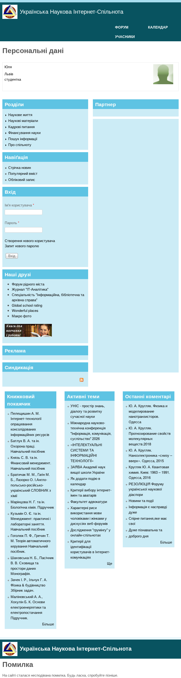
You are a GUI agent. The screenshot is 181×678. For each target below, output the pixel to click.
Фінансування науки (24, 132)
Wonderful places (25, 310)
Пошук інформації (22, 138)
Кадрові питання (21, 126)
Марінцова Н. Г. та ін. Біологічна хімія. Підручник (32, 504)
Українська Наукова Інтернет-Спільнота (71, 11)
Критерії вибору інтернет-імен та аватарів (90, 492)
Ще (109, 563)
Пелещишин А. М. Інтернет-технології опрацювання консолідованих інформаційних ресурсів (30, 424)
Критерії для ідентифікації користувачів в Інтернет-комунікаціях (90, 549)
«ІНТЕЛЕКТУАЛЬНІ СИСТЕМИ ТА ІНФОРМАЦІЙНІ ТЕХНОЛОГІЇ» (86, 452)
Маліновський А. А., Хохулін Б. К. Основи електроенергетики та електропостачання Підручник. (28, 607)
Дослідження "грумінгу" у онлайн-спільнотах (90, 532)
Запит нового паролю (22, 245)
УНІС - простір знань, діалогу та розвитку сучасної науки (87, 411)
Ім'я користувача (19, 204)
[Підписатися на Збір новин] (45, 380)
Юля (8, 66)
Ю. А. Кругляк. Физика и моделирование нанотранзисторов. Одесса (148, 413)
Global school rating (27, 305)
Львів (8, 73)
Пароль (12, 222)
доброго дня (138, 535)
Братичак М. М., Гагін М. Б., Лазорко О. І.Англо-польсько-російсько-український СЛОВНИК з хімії (31, 485)
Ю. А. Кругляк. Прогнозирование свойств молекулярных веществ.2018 (150, 435)
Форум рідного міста (28, 283)
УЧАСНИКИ (125, 36)
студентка (12, 79)
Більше (48, 623)
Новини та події (141, 500)
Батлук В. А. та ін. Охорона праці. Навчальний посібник (28, 446)
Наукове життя (20, 114)
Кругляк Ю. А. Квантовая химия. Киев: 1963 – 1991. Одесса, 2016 (149, 472)
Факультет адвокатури (88, 501)
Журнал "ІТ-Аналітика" (30, 289)
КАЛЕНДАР (158, 27)
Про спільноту (19, 144)
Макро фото (21, 315)
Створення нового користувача (30, 240)
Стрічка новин (19, 167)
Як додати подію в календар (85, 481)
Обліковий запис (21, 179)
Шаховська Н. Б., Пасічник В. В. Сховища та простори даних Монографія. (32, 565)
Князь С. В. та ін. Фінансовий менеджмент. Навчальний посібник (31, 462)
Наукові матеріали (23, 120)
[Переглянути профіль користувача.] (163, 82)
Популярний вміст (22, 173)
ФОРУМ (121, 27)
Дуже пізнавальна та (145, 529)
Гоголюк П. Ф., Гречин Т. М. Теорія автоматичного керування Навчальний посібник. (30, 543)
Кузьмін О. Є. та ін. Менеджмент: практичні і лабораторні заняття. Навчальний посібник (30, 521)
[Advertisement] (130, 245)
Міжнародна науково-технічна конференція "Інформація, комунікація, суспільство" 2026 (90, 430)
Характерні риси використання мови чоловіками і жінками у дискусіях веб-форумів (89, 515)
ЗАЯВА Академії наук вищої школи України (87, 469)
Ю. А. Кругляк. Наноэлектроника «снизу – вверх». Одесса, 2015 (150, 455)
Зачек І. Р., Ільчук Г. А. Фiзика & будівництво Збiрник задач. (29, 585)
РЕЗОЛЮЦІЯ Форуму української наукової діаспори (146, 489)
